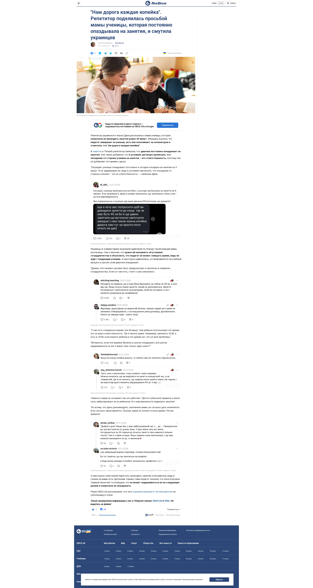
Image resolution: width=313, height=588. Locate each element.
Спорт (134, 543)
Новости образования (188, 543)
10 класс (213, 551)
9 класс (200, 551)
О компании (108, 530)
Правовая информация (167, 530)
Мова (214, 3)
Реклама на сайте (110, 534)
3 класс (130, 551)
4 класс (142, 551)
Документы (135, 534)
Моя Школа (119, 43)
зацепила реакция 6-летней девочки (153, 491)
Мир (123, 543)
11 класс (225, 551)
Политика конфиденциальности (198, 530)
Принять (219, 580)
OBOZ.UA (81, 543)
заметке (97, 151)
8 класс (189, 551)
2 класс (118, 551)
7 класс (177, 551)
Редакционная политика (107, 515)
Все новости (166, 543)
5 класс (153, 551)
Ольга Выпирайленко (105, 43)
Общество (148, 543)
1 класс (107, 551)
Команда (134, 530)
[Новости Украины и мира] (149, 515)
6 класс (165, 551)
